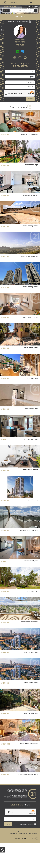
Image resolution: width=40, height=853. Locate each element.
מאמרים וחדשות (27, 831)
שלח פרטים (30, 99)
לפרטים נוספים (19, 127)
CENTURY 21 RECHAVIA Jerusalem (18, 21)
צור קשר (19, 831)
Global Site (5, 3)
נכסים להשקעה (33, 833)
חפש (7, 10)
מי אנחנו (35, 831)
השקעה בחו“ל (13, 833)
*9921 (31, 2)
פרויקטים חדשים (23, 833)
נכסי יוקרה (12, 831)
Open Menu (38, 2)
